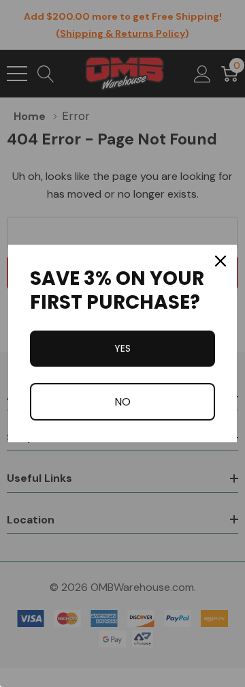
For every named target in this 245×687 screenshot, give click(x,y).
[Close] (220, 261)
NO (122, 402)
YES (122, 348)
